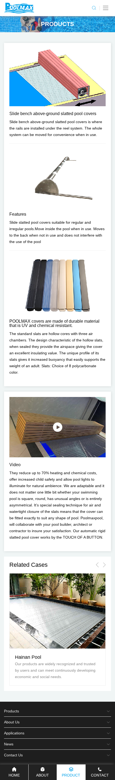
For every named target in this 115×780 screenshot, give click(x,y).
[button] (97, 564)
